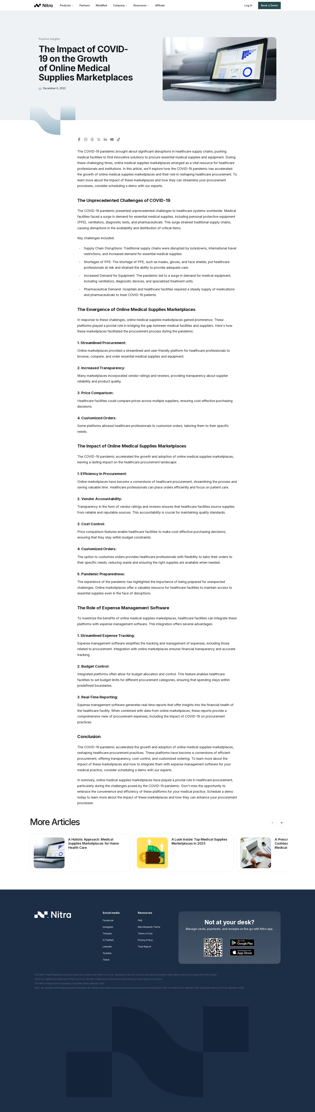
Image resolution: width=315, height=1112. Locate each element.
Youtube (107, 953)
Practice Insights (49, 38)
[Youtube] (112, 139)
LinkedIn (107, 946)
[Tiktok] (118, 139)
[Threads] (92, 139)
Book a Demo (269, 5)
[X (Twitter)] (99, 139)
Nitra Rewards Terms (149, 927)
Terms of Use (145, 933)
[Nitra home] (52, 914)
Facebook (108, 920)
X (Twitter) (108, 940)
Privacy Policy (145, 940)
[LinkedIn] (105, 139)
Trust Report (144, 946)
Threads (107, 933)
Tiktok (106, 959)
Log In (248, 5)
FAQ (140, 920)
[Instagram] (86, 139)
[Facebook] (79, 139)
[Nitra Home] (44, 5)
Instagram (108, 927)
